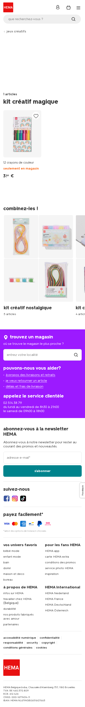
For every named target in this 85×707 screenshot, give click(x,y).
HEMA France (54, 599)
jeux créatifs (16, 31)
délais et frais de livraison (24, 386)
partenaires (11, 624)
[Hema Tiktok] (23, 498)
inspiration (52, 574)
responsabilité (13, 642)
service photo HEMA (59, 568)
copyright (48, 642)
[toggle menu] (78, 8)
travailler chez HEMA (17, 599)
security (32, 642)
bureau (8, 579)
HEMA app (52, 551)
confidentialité (50, 637)
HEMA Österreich (56, 610)
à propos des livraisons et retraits (30, 375)
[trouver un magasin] (75, 354)
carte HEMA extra (57, 556)
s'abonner (42, 471)
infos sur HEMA (13, 593)
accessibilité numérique (19, 637)
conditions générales (17, 647)
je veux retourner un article (26, 381)
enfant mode (12, 556)
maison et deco (13, 574)
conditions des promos (60, 562)
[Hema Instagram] (15, 498)
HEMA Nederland (57, 593)
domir (7, 568)
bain (6, 562)
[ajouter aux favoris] (36, 116)
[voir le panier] (68, 7)
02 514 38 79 (12, 403)
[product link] (22, 133)
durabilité (9, 609)
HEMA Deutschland (58, 604)
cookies (41, 647)
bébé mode (11, 551)
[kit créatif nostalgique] (40, 265)
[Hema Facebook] (6, 498)
